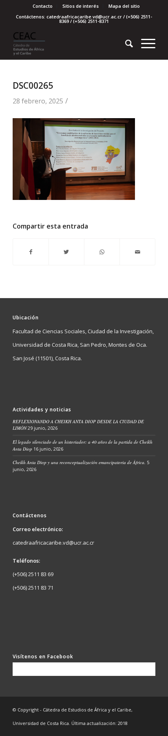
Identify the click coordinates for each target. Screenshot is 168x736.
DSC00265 (33, 85)
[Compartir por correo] (137, 252)
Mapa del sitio (124, 6)
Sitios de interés (80, 6)
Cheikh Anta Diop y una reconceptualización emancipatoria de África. (79, 462)
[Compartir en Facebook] (31, 252)
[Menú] (144, 43)
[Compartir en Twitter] (66, 252)
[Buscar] (125, 43)
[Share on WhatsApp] (101, 252)
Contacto (43, 6)
